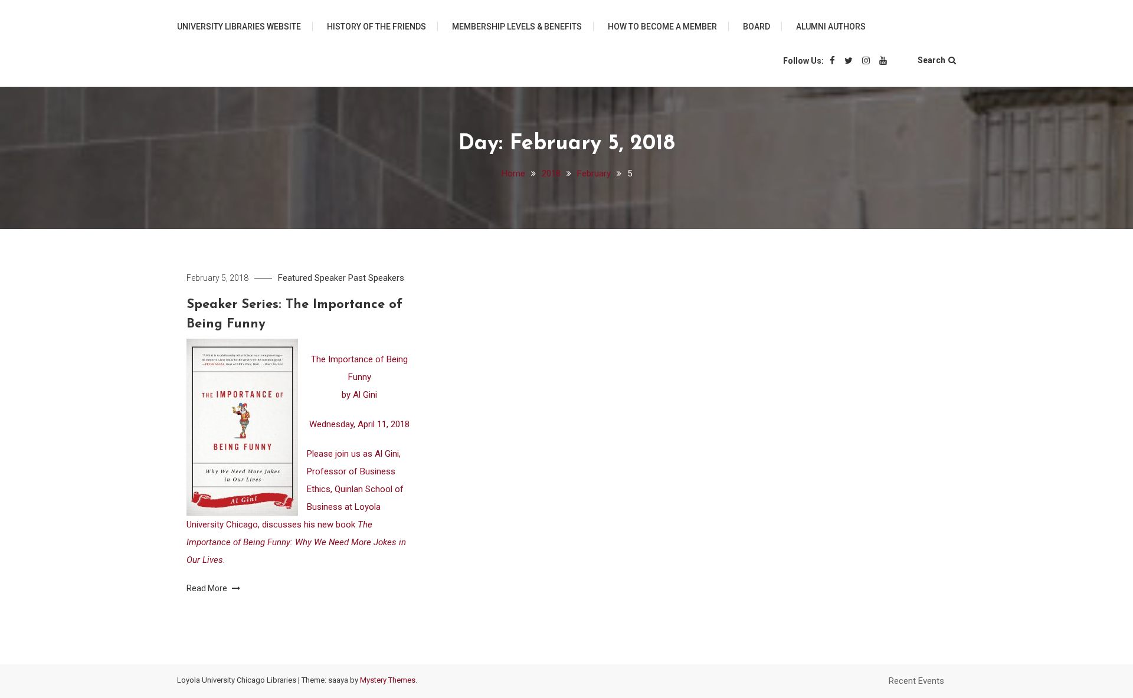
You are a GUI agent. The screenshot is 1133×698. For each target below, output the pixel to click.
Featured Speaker (312, 278)
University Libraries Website (239, 26)
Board (756, 26)
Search (931, 60)
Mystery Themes (387, 680)
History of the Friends (376, 26)
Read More (207, 588)
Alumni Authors (831, 26)
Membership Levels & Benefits (517, 26)
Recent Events (916, 681)
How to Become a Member (662, 26)
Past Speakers (376, 278)
